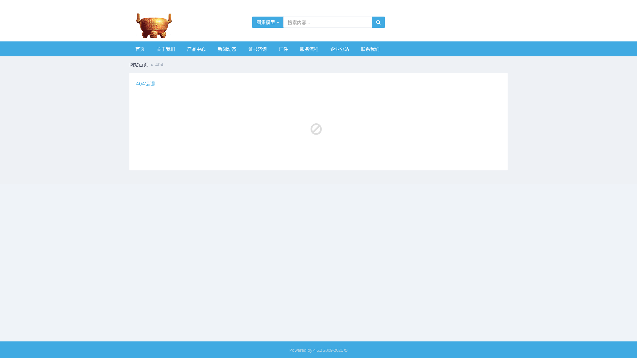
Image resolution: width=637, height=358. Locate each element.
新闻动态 (227, 49)
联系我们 (370, 49)
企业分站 (339, 49)
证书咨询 (257, 49)
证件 (283, 49)
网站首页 (138, 64)
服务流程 (309, 49)
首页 (140, 49)
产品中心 (196, 49)
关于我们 (166, 49)
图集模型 (266, 22)
